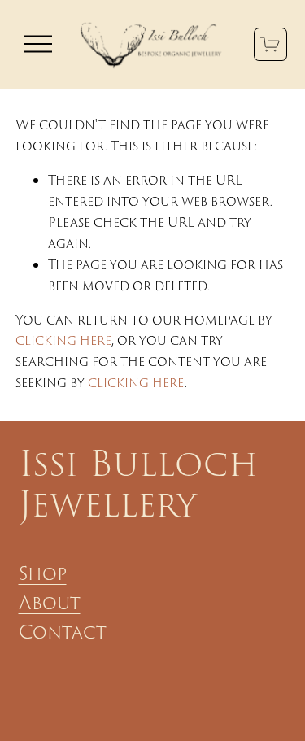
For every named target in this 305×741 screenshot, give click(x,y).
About (50, 603)
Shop (43, 573)
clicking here (63, 340)
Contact (63, 632)
